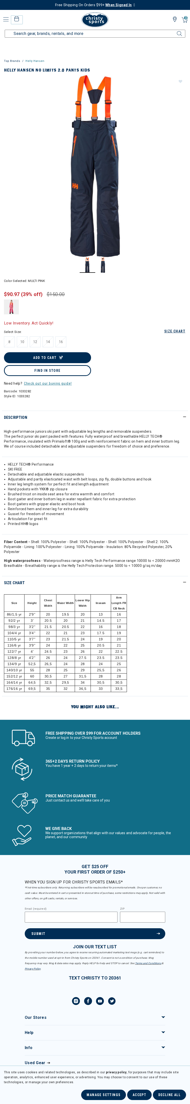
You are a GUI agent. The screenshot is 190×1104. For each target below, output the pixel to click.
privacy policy (116, 1072)
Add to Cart (44, 358)
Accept (139, 1095)
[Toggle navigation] (5, 19)
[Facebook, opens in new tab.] (88, 1001)
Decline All (169, 1095)
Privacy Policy (33, 968)
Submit (38, 934)
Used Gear (35, 1062)
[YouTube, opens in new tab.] (100, 1001)
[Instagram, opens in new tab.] (76, 1001)
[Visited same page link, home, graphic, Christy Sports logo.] (95, 19)
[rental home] (16, 19)
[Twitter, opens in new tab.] (112, 1001)
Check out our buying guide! (48, 383)
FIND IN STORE (47, 371)
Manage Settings (103, 1095)
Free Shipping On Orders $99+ (93, 5)
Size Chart (174, 331)
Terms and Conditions (148, 963)
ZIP (122, 908)
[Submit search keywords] (174, 30)
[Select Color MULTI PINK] (11, 306)
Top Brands (12, 61)
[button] (180, 81)
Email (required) (36, 908)
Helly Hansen (35, 61)
